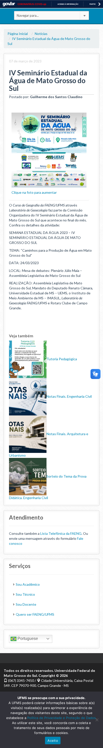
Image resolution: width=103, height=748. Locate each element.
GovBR (8, 4)
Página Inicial (18, 33)
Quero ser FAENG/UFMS (35, 614)
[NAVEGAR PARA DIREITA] (99, 4)
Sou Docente (26, 604)
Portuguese (27, 638)
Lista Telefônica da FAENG (61, 533)
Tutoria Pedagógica (61, 359)
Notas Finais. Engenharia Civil (69, 396)
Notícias (41, 33)
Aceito (53, 741)
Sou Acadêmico (28, 584)
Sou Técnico (25, 594)
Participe (94, 4)
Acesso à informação (68, 4)
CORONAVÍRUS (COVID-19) (32, 4)
